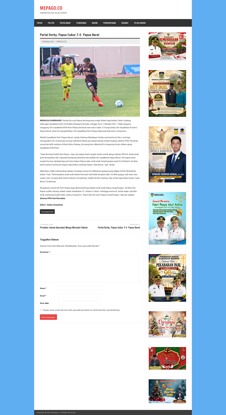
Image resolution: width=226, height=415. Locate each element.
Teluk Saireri (140, 23)
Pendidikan (81, 23)
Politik (51, 23)
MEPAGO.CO (51, 8)
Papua (39, 23)
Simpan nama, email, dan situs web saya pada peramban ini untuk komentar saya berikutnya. (81, 310)
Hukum (95, 23)
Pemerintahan (109, 23)
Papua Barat (65, 23)
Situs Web (44, 303)
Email (43, 295)
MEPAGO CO (61, 41)
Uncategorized (47, 211)
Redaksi (124, 23)
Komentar (45, 252)
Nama (43, 288)
